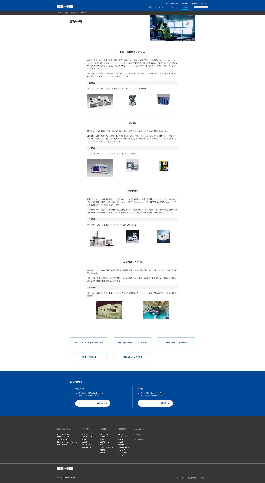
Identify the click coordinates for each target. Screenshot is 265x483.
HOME (59, 13)
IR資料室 (120, 439)
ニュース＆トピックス (172, 3)
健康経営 (102, 452)
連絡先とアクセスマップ (107, 442)
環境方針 (102, 450)
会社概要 (102, 436)
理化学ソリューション (63, 436)
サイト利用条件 (181, 478)
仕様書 (84, 439)
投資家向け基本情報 (124, 447)
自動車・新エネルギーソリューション (67, 442)
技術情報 (84, 442)
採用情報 (194, 3)
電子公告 (120, 455)
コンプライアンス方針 (106, 447)
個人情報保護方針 (193, 478)
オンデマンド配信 (87, 444)
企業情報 (185, 7)
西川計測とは (75, 13)
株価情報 (120, 442)
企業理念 (102, 439)
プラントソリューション (64, 434)
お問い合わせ (204, 3)
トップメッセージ (123, 436)
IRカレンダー (122, 450)
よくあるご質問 (122, 452)
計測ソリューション (62, 439)
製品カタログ (86, 434)
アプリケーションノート (89, 436)
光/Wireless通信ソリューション (66, 444)
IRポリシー (121, 434)
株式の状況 (121, 444)
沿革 (101, 444)
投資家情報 (185, 3)
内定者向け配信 (86, 447)
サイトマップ (204, 478)
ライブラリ (172, 7)
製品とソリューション (156, 7)
